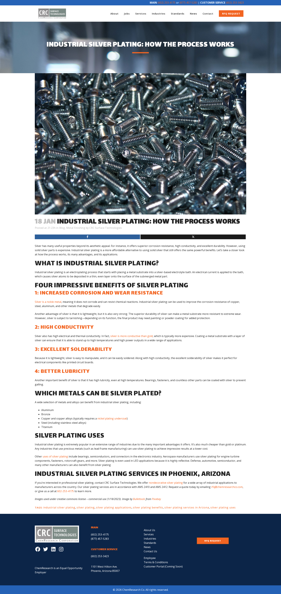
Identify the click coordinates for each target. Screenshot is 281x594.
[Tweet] (193, 237)
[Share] (87, 237)
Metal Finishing (75, 228)
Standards (150, 543)
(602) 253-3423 (235, 2)
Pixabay (156, 499)
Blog (62, 228)
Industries (150, 538)
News (147, 547)
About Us (149, 530)
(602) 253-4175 (166, 2)
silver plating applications (114, 507)
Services (149, 534)
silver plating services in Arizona (186, 507)
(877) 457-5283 (188, 2)
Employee (150, 558)
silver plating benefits (148, 507)
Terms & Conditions (156, 562)
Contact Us (150, 551)
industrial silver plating (59, 507)
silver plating (86, 507)
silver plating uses (223, 507)
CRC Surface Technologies (105, 228)
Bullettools (139, 499)
